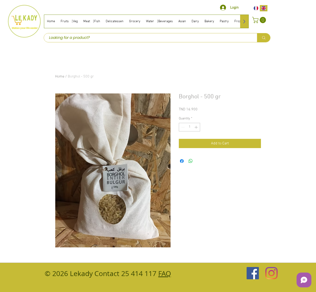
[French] (256, 8)
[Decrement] (182, 127)
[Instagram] (271, 273)
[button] (259, 20)
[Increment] (196, 127)
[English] (264, 8)
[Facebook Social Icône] (253, 273)
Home (59, 76)
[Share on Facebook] (182, 161)
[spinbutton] (189, 127)
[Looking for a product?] (263, 37)
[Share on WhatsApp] (190, 161)
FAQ (164, 273)
